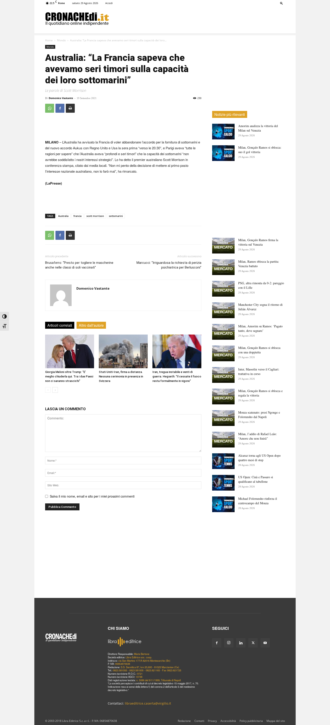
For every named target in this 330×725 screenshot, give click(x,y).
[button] (281, 3)
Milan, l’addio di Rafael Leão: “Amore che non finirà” (257, 436)
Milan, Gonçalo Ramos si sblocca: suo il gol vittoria (259, 149)
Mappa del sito (275, 721)
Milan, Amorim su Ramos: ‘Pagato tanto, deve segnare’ (260, 328)
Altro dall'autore (91, 325)
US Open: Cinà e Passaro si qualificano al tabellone (255, 479)
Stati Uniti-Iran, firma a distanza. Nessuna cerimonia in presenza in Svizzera (121, 376)
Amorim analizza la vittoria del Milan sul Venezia (258, 128)
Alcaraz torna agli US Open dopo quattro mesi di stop (259, 457)
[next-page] (55, 390)
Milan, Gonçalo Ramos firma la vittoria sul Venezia (258, 242)
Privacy (212, 721)
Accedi (109, 3)
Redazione (184, 721)
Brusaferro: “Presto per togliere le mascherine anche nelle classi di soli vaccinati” (79, 265)
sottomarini (116, 216)
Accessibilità (228, 721)
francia (77, 216)
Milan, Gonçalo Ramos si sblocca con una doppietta (259, 350)
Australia (63, 216)
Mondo (61, 40)
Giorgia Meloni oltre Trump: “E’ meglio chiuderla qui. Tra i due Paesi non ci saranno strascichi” (69, 376)
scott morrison (95, 216)
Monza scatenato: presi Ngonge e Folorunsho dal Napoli (259, 414)
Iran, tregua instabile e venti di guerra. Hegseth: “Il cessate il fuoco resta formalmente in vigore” (176, 376)
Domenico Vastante (61, 98)
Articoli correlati (59, 325)
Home (49, 40)
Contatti (199, 721)
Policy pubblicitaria (251, 721)
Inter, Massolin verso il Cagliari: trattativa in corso (258, 371)
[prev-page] (48, 390)
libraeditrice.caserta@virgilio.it (148, 703)
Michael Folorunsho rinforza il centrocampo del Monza (257, 500)
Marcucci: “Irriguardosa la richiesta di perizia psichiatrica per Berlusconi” (168, 265)
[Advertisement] (197, 19)
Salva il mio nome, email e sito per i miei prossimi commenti (92, 496)
